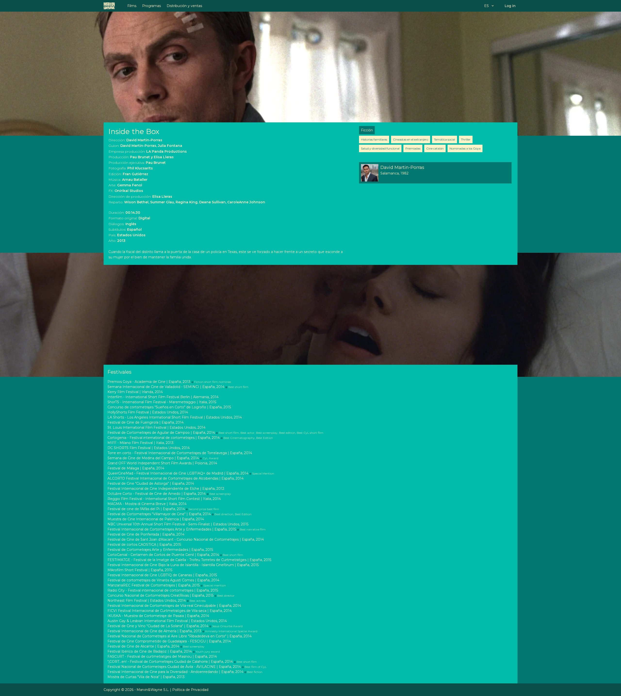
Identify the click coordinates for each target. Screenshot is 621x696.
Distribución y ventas (184, 6)
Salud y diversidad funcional (380, 148)
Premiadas (412, 148)
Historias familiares (374, 139)
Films (131, 6)
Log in (510, 6)
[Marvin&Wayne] (109, 5)
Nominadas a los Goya (465, 148)
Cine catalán (435, 148)
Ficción (367, 130)
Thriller (466, 139)
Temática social (444, 139)
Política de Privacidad (190, 690)
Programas (151, 6)
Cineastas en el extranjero (410, 139)
